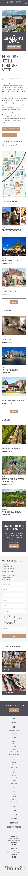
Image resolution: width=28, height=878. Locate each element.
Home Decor (14, 757)
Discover (14, 723)
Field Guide (14, 815)
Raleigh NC (14, 733)
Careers (14, 811)
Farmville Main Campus (14, 730)
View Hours (14, 842)
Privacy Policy (21, 873)
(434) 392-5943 (5, 564)
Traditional (14, 775)
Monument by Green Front (14, 827)
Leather (14, 762)
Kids (14, 759)
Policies (14, 796)
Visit (14, 727)
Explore (14, 738)
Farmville (14, 836)
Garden (14, 749)
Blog (14, 807)
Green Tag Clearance (14, 754)
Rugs (14, 770)
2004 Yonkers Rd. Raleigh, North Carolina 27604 (14, 852)
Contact (14, 791)
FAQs (14, 794)
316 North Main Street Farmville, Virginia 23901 (14, 839)
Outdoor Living (14, 767)
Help (14, 788)
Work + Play (14, 783)
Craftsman (14, 744)
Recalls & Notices (14, 802)
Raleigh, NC (14, 849)
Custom (14, 746)
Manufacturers (14, 823)
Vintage (14, 780)
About (14, 719)
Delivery (14, 799)
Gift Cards (14, 819)
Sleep (14, 772)
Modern (14, 765)
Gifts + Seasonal (14, 752)
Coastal (14, 741)
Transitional (14, 778)
